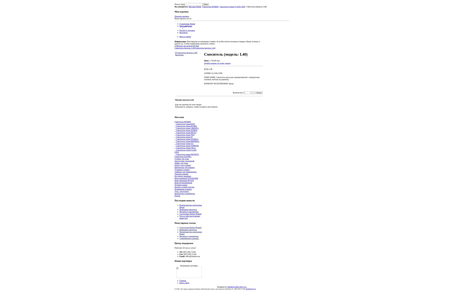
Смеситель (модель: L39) (185, 48)
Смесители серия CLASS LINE (232, 7)
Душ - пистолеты (182, 191)
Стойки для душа (182, 159)
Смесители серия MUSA (185, 133)
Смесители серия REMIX (186, 126)
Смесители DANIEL (183, 157)
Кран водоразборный (183, 183)
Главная (182, 281)
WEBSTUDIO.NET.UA (236, 287)
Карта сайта (184, 283)
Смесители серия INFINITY (187, 154)
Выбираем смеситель (188, 210)
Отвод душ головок (183, 165)
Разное (177, 196)
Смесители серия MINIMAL (187, 141)
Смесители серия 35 (184, 137)
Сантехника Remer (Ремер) (190, 214)
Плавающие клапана (183, 189)
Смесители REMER (210, 7)
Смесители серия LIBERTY (187, 128)
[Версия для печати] (183, 45)
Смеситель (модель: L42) (205, 48)
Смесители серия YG (184, 144)
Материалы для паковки (185, 167)
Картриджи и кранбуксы (185, 194)
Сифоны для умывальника (185, 172)
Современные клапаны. (189, 238)
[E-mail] (195, 45)
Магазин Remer (195, 7)
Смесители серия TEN (185, 135)
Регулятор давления (183, 176)
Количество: (238, 93)
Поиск (177, 4)
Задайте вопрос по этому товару (217, 63)
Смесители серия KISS (185, 124)
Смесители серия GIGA (185, 148)
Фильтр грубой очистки (184, 187)
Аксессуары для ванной (184, 161)
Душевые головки (182, 170)
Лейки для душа (181, 163)
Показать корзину (182, 16)
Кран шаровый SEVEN (184, 181)
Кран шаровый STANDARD (186, 178)
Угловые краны (181, 185)
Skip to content (185, 37)
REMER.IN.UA (251, 289)
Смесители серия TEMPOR (187, 146)
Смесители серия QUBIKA (186, 139)
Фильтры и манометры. (189, 212)
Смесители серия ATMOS (186, 130)
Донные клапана (181, 174)
